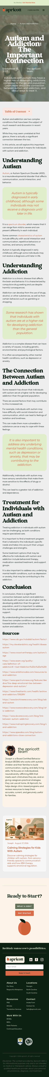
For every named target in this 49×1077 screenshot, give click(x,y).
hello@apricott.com (33, 1009)
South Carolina (31, 993)
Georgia (29, 986)
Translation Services (14, 1009)
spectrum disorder (17, 224)
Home (13, 24)
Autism (6, 173)
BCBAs (9, 1019)
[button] (44, 10)
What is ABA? (24, 906)
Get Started (24, 913)
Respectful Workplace (15, 989)
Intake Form (30, 1002)
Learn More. (32, 3)
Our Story (10, 986)
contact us (30, 1006)
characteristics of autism (30, 236)
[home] (14, 10)
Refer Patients (12, 1025)
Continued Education (14, 1029)
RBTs (8, 1022)
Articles (9, 1006)
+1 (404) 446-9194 (33, 10)
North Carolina (31, 989)
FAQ (8, 1002)
